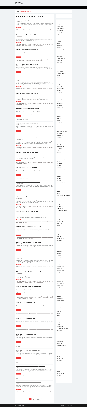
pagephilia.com (59, 296)
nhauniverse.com (59, 362)
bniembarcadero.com (60, 142)
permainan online (47, 297)
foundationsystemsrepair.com (61, 37)
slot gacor (38, 282)
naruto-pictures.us (59, 92)
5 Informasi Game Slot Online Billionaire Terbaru (26, 302)
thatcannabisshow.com (60, 238)
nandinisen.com (59, 244)
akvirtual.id (58, 315)
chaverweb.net (59, 199)
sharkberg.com (59, 191)
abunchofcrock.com (60, 184)
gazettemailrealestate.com (61, 69)
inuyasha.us (58, 77)
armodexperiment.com (60, 234)
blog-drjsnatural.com (60, 298)
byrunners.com (59, 189)
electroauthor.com (59, 133)
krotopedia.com (59, 311)
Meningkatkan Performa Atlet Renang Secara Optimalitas (27, 49)
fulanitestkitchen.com (60, 219)
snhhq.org (58, 356)
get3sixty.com (59, 242)
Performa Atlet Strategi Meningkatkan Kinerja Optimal (27, 137)
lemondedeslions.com (60, 84)
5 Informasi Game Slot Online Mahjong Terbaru (25, 318)
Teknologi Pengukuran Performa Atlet (38, 30)
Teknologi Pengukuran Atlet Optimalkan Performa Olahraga (28, 196)
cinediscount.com (59, 60)
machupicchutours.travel (60, 88)
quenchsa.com (59, 187)
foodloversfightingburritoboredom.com (62, 232)
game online (33, 282)
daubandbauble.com (60, 62)
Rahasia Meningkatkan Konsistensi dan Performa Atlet (27, 93)
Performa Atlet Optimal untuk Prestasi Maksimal (26, 78)
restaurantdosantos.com (60, 367)
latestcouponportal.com (60, 146)
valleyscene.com (59, 167)
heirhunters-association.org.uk (61, 73)
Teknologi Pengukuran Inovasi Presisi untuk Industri (26, 167)
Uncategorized (31, 238)
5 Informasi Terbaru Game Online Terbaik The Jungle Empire (28, 286)
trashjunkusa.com (59, 229)
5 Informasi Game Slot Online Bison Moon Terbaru (26, 334)
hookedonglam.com (60, 330)
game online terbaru (42, 297)
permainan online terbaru (23, 298)
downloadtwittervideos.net (61, 319)
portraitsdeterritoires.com (60, 324)
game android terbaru (33, 313)
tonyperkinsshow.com (60, 107)
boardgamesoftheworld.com (61, 34)
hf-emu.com (58, 75)
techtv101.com (59, 101)
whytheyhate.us (59, 114)
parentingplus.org (59, 148)
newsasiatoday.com (60, 304)
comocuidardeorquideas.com (61, 345)
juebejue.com (59, 41)
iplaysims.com (59, 172)
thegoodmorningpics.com (60, 289)
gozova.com (58, 371)
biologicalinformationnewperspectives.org (63, 204)
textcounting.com (59, 375)
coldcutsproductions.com (60, 144)
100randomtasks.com (60, 157)
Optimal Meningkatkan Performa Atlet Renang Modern (27, 64)
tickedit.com (58, 43)
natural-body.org (59, 165)
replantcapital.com (59, 253)
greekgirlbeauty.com (60, 26)
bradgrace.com (59, 178)
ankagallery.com (59, 197)
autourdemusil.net (59, 176)
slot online (41, 282)
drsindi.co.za (58, 120)
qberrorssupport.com (60, 247)
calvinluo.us (58, 150)
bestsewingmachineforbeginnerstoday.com (63, 195)
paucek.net (58, 52)
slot (36, 282)
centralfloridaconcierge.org (61, 169)
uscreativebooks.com (60, 127)
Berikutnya (38, 399)
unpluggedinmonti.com (60, 249)
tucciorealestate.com (60, 322)
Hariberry (18, 2)
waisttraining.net (59, 334)
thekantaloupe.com (59, 105)
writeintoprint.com (59, 337)
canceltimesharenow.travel (61, 58)
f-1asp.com (58, 67)
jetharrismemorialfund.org (60, 182)
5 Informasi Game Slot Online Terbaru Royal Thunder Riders (28, 350)
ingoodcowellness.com (60, 22)
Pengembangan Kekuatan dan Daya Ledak (44, 29)
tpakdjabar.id (58, 313)
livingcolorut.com (59, 129)
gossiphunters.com (59, 377)
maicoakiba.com (59, 90)
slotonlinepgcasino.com (60, 99)
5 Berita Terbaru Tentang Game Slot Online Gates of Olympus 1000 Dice (30, 366)
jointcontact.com (59, 163)
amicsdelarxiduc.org (60, 326)
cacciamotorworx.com (60, 56)
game (31, 282)
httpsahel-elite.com (59, 294)
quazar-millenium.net (60, 97)
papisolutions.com (59, 24)
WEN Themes (69, 405)
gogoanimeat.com (59, 364)
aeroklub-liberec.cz (59, 122)
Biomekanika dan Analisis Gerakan (22, 29)
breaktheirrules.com (60, 240)
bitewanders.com (59, 227)
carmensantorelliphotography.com (62, 210)
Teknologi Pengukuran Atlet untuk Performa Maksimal (27, 211)
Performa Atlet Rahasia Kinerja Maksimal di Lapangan (27, 152)
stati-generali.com (59, 214)
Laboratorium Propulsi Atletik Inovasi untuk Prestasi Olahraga (28, 242)
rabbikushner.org (59, 45)
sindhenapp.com (59, 369)
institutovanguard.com (60, 341)
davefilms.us (58, 64)
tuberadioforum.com (60, 109)
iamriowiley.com (59, 347)
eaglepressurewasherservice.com (62, 131)
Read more (18, 27)
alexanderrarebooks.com (60, 28)
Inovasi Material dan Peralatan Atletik (32, 29)
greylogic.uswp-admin (60, 71)
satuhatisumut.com (59, 379)
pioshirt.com (58, 217)
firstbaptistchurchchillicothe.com (62, 159)
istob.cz (58, 124)
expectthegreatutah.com (60, 139)
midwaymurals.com (60, 208)
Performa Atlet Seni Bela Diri (28, 30)
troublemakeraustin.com (60, 212)
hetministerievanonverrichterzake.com (62, 328)
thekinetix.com (59, 225)
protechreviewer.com (60, 221)
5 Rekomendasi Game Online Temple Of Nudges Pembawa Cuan (29, 271)
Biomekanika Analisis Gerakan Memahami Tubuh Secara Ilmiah (29, 226)
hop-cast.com (59, 152)
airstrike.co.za (59, 118)
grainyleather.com (59, 223)
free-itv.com (58, 161)
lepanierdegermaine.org (60, 49)
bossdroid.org (59, 47)
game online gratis (36, 297)
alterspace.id (58, 307)
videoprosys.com (59, 112)
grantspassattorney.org (60, 373)
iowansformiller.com (60, 135)
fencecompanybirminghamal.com (62, 349)
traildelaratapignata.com (60, 317)
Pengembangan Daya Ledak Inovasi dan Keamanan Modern (28, 182)
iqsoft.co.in (58, 79)
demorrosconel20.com (60, 32)
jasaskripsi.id (59, 309)
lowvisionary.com (59, 86)
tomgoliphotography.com (60, 354)
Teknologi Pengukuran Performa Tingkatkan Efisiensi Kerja (28, 123)
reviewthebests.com (60, 292)
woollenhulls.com (59, 174)
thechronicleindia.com (60, 103)
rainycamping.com (59, 137)
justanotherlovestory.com (60, 82)
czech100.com (59, 180)
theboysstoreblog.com (60, 206)
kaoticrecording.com (60, 360)
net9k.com (58, 94)
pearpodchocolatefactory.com (61, 358)
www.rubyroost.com (60, 339)
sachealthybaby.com (60, 352)
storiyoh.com (59, 54)
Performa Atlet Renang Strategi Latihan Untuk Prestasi (27, 34)
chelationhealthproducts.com (61, 300)
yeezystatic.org (59, 116)
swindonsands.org (59, 236)
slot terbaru (18, 346)
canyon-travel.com (59, 251)
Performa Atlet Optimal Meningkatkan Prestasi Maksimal (27, 108)
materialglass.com (59, 332)
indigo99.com (59, 302)
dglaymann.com (59, 202)
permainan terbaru (47, 313)
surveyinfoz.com (59, 39)
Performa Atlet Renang (21, 30)
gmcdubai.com (59, 193)
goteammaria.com (59, 154)
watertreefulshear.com (60, 30)
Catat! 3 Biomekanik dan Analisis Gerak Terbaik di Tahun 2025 (28, 382)
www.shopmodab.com (60, 343)
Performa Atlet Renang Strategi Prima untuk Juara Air (27, 20)
